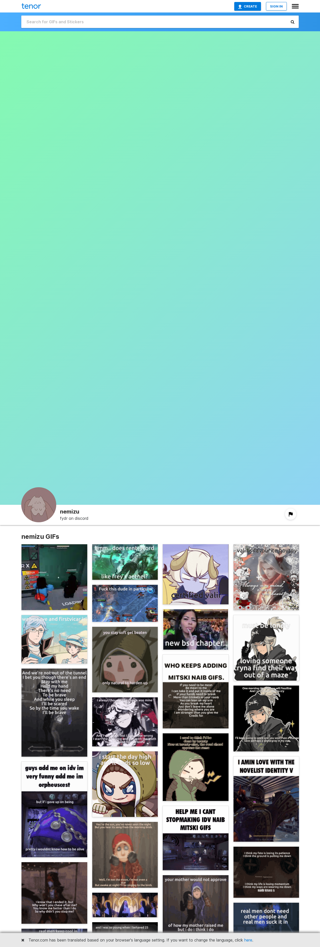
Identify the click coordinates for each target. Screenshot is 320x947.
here (248, 939)
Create (250, 6)
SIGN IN (276, 6)
